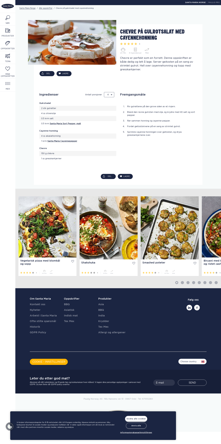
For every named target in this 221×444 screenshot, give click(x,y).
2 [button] (182, 282)
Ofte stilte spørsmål (43, 321)
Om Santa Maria (40, 299)
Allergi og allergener (111, 332)
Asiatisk (69, 310)
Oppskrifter (71, 299)
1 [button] (176, 282)
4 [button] (193, 282)
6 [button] (204, 282)
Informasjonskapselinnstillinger (136, 433)
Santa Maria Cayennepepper (62, 141)
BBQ (67, 304)
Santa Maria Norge (195, 2)
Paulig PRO (214, 2)
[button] (10, 426)
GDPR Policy (38, 332)
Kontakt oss (37, 304)
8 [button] (216, 282)
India (101, 315)
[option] (45, 236)
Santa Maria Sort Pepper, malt (65, 124)
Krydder (103, 321)
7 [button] (210, 282)
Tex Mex (69, 321)
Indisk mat (71, 315)
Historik (35, 327)
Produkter (105, 299)
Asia (101, 304)
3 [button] (188, 282)
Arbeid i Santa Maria (43, 315)
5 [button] (199, 282)
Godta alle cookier (136, 419)
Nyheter (35, 310)
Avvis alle (136, 426)
